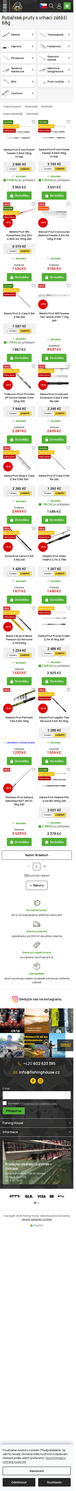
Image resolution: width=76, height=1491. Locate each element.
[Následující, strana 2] (36, 866)
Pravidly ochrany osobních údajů (39, 1103)
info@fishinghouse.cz (39, 1072)
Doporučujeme (12, 106)
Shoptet (38, 1225)
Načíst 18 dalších (36, 855)
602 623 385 (39, 1063)
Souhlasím (54, 1482)
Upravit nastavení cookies (37, 1219)
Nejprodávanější (13, 113)
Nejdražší (46, 106)
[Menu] (5, 6)
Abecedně (32, 113)
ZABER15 (25, 168)
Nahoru (38, 885)
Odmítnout (19, 1482)
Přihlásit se (13, 1111)
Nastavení (37, 1471)
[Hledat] (51, 6)
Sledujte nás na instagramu (40, 999)
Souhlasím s (32, 1103)
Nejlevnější (31, 106)
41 (44, 866)
